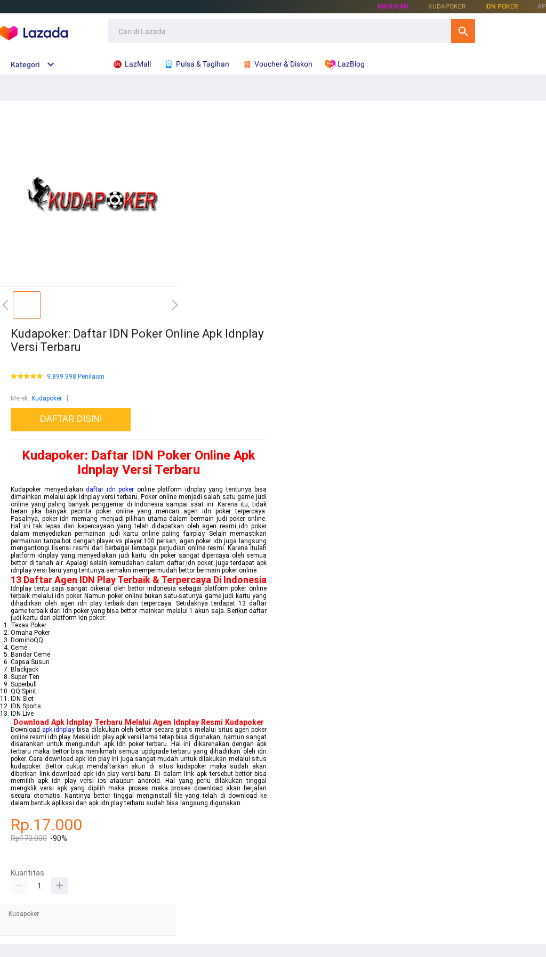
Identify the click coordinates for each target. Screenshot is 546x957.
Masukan (393, 6)
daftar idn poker (110, 489)
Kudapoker (46, 398)
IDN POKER (501, 6)
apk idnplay (58, 729)
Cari (463, 31)
